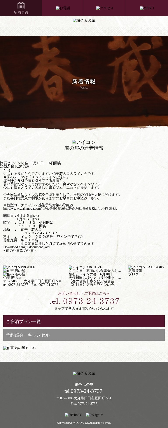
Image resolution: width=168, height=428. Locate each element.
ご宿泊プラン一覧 (23, 321)
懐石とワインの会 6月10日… (92, 274)
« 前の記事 (11, 250)
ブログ (133, 274)
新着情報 (135, 271)
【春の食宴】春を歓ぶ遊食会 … (95, 281)
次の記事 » (28, 250)
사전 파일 (108, 208)
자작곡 (8, 170)
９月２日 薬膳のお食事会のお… (95, 271)
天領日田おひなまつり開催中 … (95, 278)
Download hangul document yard (26, 247)
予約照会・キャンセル (28, 335)
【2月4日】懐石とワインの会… (93, 284)
